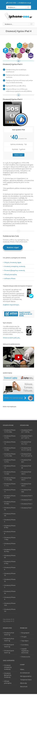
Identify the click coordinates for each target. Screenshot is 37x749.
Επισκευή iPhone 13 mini (9, 449)
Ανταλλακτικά (25, 673)
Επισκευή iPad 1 (26, 508)
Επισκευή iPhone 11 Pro (9, 485)
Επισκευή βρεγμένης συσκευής (14, 270)
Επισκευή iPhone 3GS (9, 604)
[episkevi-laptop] (18, 388)
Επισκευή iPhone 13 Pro (9, 437)
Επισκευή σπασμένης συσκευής (14, 266)
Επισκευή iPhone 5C (9, 580)
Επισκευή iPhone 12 (9, 467)
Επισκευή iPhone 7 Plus (9, 538)
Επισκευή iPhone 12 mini (9, 473)
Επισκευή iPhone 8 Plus (9, 527)
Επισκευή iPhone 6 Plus (9, 562)
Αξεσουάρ (23, 683)
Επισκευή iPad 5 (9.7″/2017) (26, 437)
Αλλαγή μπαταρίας (10, 274)
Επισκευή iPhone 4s (9, 592)
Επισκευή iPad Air (26, 467)
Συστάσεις (25, 645)
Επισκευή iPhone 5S (9, 574)
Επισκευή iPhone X (9, 521)
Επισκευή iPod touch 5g (9, 634)
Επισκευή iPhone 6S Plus (9, 550)
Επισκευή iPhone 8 (9, 532)
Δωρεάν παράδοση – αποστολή (25, 651)
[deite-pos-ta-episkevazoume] (18, 348)
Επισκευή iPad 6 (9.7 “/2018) (26, 431)
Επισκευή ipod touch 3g (9, 645)
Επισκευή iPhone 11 (9, 491)
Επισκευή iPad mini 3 (26, 479)
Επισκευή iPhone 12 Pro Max (9, 455)
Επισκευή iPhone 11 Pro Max (9, 479)
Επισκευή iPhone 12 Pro (9, 461)
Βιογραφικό (25, 633)
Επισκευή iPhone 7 (9, 544)
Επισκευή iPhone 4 (9, 598)
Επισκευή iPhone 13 (9, 443)
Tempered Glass (26, 680)
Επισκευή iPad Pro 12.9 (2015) (26, 455)
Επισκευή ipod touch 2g (9, 651)
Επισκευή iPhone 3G (9, 610)
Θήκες (22, 669)
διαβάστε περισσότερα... (11, 305)
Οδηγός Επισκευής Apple (12, 262)
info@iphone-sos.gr (25, 3)
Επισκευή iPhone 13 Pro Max (9, 431)
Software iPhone (9, 278)
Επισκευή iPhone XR (9, 515)
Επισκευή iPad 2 (26, 504)
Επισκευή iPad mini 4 (26, 473)
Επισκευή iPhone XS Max (9, 503)
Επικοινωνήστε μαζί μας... (12, 338)
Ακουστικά (23, 686)
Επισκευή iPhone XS (9, 509)
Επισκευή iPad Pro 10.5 (26, 443)
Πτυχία (23, 637)
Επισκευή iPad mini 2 (26, 485)
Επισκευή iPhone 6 (9, 568)
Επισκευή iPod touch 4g (9, 640)
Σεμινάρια (24, 641)
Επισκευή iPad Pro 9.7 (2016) (26, 449)
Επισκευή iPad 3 (26, 500)
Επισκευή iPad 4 (26, 496)
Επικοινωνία (25, 657)
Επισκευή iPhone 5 (9, 586)
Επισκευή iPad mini (26, 491)
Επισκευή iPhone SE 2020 (9, 497)
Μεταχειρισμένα (25, 676)
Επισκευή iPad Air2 (26, 461)
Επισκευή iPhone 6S (9, 556)
